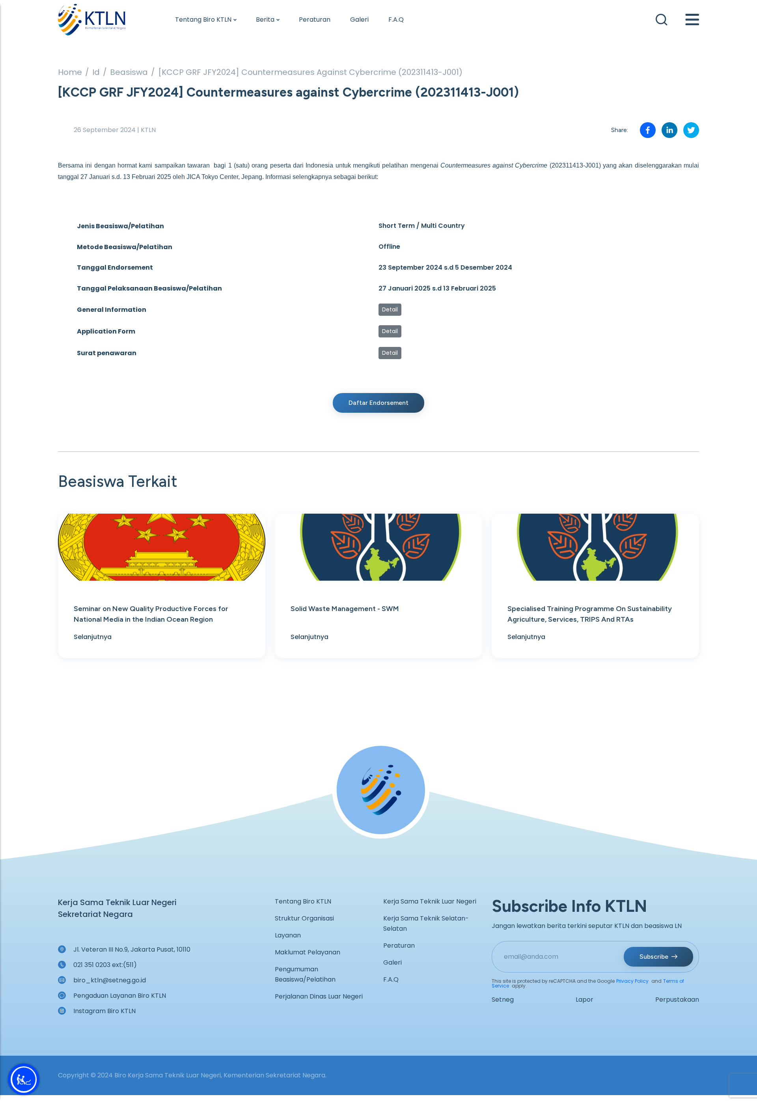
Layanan (288, 935)
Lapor (584, 999)
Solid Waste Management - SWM (345, 608)
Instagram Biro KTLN (104, 1010)
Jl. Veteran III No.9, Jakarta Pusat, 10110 (131, 949)
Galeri (359, 19)
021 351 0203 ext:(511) (105, 964)
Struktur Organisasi (304, 918)
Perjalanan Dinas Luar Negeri (319, 996)
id (96, 72)
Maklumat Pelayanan (307, 952)
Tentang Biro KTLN (203, 19)
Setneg (503, 999)
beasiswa (129, 72)
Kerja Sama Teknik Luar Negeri (429, 901)
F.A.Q (396, 19)
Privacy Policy (632, 981)
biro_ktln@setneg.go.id (109, 980)
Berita (265, 19)
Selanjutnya (93, 636)
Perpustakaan (677, 999)
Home (70, 72)
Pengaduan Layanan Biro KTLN (119, 995)
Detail (390, 309)
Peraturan (314, 19)
